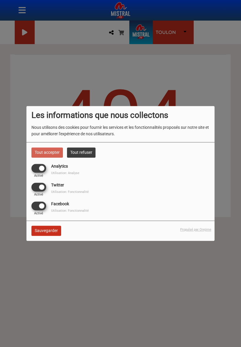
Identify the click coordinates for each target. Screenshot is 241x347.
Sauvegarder (46, 230)
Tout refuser (81, 152)
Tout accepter (47, 152)
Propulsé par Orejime (195, 230)
